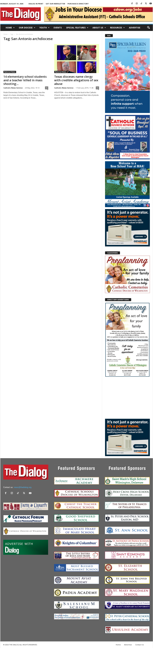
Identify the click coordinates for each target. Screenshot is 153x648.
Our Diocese (26, 27)
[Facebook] (132, 3)
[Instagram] (137, 3)
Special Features (76, 27)
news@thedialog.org (22, 487)
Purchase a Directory (78, 4)
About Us (97, 27)
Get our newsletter (55, 4)
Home (9, 27)
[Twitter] (146, 3)
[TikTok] (141, 3)
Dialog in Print (36, 4)
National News (9, 72)
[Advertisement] (127, 397)
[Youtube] (150, 3)
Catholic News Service (13, 88)
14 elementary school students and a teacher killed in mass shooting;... (25, 80)
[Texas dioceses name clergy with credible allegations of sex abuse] (76, 58)
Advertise (134, 27)
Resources (116, 27)
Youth (43, 27)
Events (58, 27)
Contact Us (139, 645)
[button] (148, 27)
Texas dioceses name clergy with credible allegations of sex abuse (76, 80)
